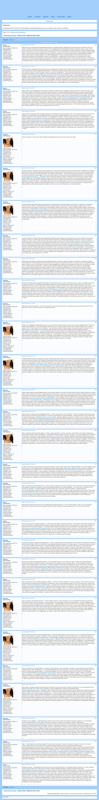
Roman (5, 502)
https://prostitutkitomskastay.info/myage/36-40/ (45, 75)
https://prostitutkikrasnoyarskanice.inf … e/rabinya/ (33, 547)
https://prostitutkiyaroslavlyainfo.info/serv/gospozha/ (33, 267)
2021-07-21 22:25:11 (31, 66)
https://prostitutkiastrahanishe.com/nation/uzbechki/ (46, 364)
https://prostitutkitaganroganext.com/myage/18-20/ (38, 119)
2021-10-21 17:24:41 (31, 764)
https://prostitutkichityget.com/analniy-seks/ (80, 244)
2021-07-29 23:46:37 (31, 168)
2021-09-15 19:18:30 (31, 389)
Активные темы (49, 21)
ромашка (5, 134)
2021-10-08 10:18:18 (31, 559)
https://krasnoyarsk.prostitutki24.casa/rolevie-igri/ (49, 566)
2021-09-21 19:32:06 (31, 430)
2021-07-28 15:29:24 (31, 134)
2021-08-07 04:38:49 (31, 280)
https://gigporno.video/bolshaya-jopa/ (72, 468)
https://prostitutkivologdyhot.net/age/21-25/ (31, 490)
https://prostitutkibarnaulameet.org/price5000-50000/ (42, 398)
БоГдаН (5, 464)
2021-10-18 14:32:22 (31, 741)
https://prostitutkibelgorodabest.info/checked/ (46, 418)
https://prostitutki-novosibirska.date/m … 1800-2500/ (49, 638)
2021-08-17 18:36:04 (31, 303)
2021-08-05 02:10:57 (31, 235)
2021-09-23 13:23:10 (31, 464)
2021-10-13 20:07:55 (31, 665)
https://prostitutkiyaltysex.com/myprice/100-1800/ (56, 288)
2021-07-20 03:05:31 (31, 44)
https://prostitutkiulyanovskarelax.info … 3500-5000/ (33, 176)
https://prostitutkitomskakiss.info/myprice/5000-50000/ (77, 96)
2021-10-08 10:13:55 (31, 540)
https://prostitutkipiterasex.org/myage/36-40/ (46, 672)
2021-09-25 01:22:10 (31, 483)
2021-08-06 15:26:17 (31, 258)
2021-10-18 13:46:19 (31, 718)
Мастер (5, 45)
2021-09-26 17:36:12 (31, 502)
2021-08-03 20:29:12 (31, 201)
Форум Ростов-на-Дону (10, 35)
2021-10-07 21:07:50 (31, 521)
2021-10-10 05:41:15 (31, 598)
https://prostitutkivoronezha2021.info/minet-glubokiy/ (39, 528)
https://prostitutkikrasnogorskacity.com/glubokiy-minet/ (34, 770)
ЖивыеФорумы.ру (88, 793)
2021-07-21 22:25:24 (31, 88)
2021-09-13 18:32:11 (31, 322)
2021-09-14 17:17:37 (31, 356)
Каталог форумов (65, 793)
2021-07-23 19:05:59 (31, 111)
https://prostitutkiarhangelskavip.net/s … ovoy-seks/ (33, 330)
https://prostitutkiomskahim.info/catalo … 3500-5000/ (39, 586)
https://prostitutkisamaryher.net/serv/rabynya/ (41, 605)
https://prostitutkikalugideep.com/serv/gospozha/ (33, 747)
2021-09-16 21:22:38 (31, 411)
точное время (5, 796)
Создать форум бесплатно (76, 793)
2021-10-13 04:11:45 (31, 631)
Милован (5, 66)
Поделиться (24, 44)
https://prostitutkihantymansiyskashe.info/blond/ (38, 210)
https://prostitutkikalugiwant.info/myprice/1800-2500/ (34, 723)
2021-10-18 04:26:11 (31, 684)
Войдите (13, 32)
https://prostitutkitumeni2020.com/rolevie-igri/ (45, 53)
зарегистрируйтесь (21, 32)
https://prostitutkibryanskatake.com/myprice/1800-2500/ (59, 437)
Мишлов (5, 303)
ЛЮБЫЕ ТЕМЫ (21, 35)
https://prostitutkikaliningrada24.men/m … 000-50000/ (34, 690)
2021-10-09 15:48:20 (31, 579)
